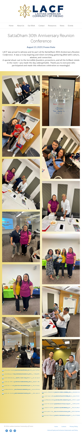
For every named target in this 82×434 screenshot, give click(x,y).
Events (70, 26)
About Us (20, 26)
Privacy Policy (74, 426)
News (62, 26)
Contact (41, 26)
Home (11, 26)
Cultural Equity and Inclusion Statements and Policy (62, 430)
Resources (52, 26)
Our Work (31, 26)
